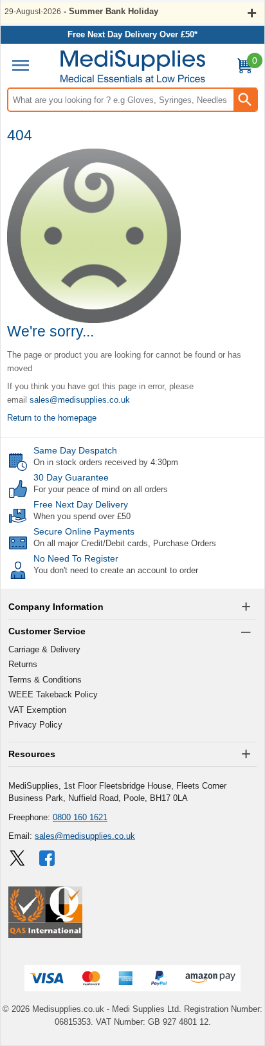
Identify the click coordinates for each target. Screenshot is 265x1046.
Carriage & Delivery (44, 649)
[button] (132, 607)
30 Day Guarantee (71, 477)
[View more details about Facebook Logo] (48, 858)
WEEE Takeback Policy (53, 694)
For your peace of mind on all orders (100, 489)
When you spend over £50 (82, 516)
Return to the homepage (51, 418)
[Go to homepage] (132, 66)
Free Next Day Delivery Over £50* (132, 34)
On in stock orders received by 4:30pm (105, 462)
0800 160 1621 (80, 817)
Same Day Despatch (75, 450)
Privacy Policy (35, 724)
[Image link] (17, 858)
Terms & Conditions (45, 679)
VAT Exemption (37, 710)
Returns (22, 664)
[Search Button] (245, 100)
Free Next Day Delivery (80, 504)
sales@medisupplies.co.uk (80, 400)
